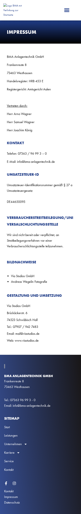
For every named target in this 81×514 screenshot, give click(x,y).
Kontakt (9, 470)
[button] (67, 10)
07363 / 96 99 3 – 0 (32, 153)
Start (7, 427)
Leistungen (11, 435)
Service (9, 461)
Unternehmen (13, 444)
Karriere (9, 453)
